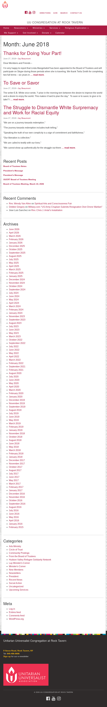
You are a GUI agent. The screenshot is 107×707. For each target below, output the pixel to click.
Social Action (15, 583)
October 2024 (15, 286)
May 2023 (14, 333)
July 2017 (14, 473)
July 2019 (14, 413)
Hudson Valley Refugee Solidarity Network (30, 559)
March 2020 (15, 390)
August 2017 (15, 470)
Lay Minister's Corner (19, 563)
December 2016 (17, 494)
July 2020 (14, 376)
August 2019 (15, 410)
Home (6, 28)
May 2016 (14, 517)
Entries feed (15, 612)
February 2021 (16, 370)
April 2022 (14, 356)
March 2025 (15, 269)
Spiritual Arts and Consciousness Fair (53, 203)
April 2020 (14, 386)
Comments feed (17, 615)
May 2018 (14, 447)
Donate (46, 33)
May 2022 (14, 353)
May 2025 (14, 263)
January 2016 (15, 524)
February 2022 (16, 363)
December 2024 (17, 279)
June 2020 (14, 380)
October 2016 (15, 500)
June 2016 (14, 514)
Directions (45, 13)
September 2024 (17, 289)
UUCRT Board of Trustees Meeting (19, 179)
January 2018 (15, 457)
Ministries (37, 28)
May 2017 (14, 480)
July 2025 (14, 259)
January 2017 (15, 490)
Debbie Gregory (17, 207)
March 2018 (15, 450)
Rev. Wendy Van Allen (20, 203)
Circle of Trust (16, 549)
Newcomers (19, 28)
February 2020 (16, 393)
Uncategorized (16, 586)
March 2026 (15, 236)
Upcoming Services (18, 590)
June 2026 (14, 229)
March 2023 (15, 336)
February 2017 (16, 487)
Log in (12, 609)
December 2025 (17, 246)
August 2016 (15, 507)
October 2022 (15, 340)
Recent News (15, 580)
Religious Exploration (75, 28)
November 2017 (17, 463)
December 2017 (17, 460)
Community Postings (19, 553)
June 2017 (14, 477)
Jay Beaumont (24, 58)
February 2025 (16, 273)
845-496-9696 (13, 654)
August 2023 (15, 323)
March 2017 (15, 483)
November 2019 (17, 403)
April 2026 (14, 232)
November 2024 (17, 283)
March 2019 (15, 423)
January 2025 (15, 276)
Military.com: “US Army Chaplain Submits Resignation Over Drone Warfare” (65, 207)
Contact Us (76, 13)
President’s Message (13, 171)
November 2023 (17, 316)
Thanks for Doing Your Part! (32, 53)
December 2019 (17, 400)
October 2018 (15, 437)
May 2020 (14, 383)
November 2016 (17, 497)
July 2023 (14, 326)
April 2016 (14, 520)
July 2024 (14, 293)
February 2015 (16, 527)
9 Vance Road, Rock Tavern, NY (18, 651)
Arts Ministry (15, 546)
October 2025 (15, 249)
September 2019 (17, 407)
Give (55, 13)
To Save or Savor (21, 82)
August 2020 (15, 373)
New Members (16, 570)
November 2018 (17, 433)
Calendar (60, 33)
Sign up (7, 656)
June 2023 (14, 330)
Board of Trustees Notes (14, 166)
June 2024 (14, 296)
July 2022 (14, 346)
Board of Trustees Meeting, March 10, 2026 (23, 184)
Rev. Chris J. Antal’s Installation (46, 210)
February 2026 (16, 239)
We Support (10, 33)
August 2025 (15, 256)
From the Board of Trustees (22, 556)
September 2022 (17, 343)
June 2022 (14, 350)
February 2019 (16, 427)
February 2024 (16, 309)
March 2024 (15, 306)
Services (54, 28)
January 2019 (15, 430)
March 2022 (15, 360)
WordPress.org (16, 619)
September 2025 (17, 253)
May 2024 (14, 299)
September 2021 (17, 366)
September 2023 (17, 319)
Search (64, 13)
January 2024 (15, 313)
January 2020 (15, 396)
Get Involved (29, 33)
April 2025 (14, 266)
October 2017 (15, 467)
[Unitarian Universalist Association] (26, 675)
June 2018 (14, 443)
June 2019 (14, 417)
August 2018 (15, 440)
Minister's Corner (17, 566)
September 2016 (17, 504)
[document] (53, 333)
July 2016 (14, 510)
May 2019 (14, 420)
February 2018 (16, 453)
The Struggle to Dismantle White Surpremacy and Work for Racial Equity (50, 110)
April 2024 (14, 303)
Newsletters (15, 573)
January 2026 (15, 243)
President (13, 576)
